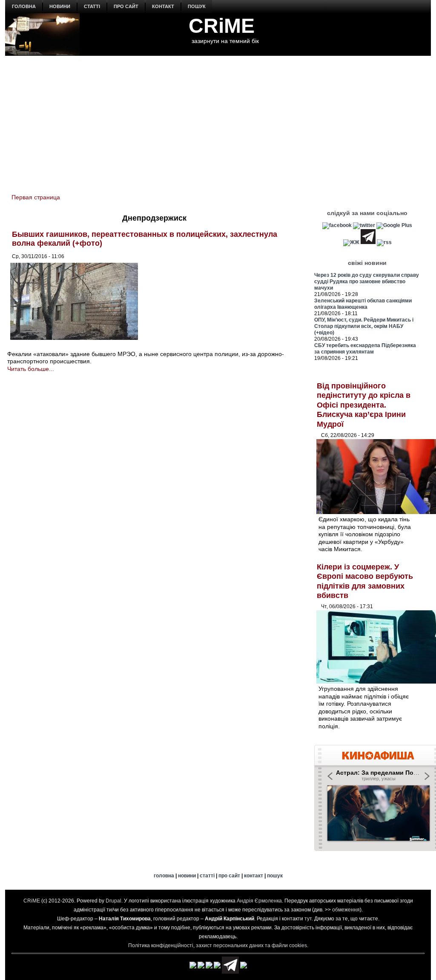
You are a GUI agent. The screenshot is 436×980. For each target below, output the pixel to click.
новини (59, 6)
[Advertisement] (218, 119)
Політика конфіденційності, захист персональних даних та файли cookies (217, 945)
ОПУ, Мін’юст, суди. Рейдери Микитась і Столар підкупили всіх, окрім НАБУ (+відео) (363, 326)
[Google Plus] (394, 225)
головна (24, 6)
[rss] (384, 242)
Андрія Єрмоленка (259, 901)
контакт (163, 6)
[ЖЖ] (351, 242)
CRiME (222, 25)
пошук (197, 6)
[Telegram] (368, 242)
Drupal (113, 901)
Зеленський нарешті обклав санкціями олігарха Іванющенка (363, 304)
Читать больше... (30, 368)
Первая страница (35, 197)
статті (92, 6)
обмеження (346, 910)
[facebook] (337, 225)
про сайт (126, 6)
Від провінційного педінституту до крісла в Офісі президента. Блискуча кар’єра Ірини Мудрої (363, 405)
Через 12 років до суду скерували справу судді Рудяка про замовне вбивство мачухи (366, 281)
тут (308, 919)
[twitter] (364, 225)
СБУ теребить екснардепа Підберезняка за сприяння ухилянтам (365, 348)
